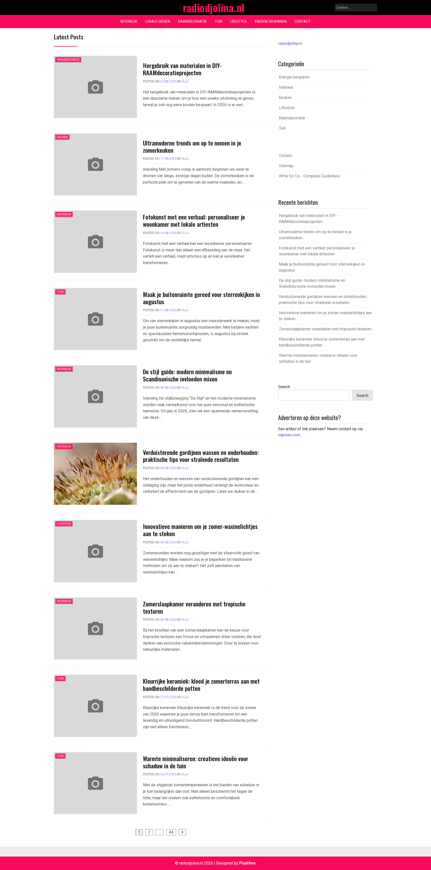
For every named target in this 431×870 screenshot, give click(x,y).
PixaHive (247, 863)
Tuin (218, 21)
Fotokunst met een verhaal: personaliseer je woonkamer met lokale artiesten (194, 220)
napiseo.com (289, 435)
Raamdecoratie (192, 21)
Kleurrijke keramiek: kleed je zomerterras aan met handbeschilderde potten (201, 684)
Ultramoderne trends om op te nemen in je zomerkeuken (192, 146)
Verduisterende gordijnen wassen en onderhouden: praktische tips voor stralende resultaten (201, 456)
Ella (185, 81)
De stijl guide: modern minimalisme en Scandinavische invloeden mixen (187, 375)
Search (284, 386)
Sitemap (286, 165)
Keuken (62, 137)
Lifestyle (238, 21)
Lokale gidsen (157, 21)
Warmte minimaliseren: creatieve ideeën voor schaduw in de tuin (195, 762)
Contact (303, 21)
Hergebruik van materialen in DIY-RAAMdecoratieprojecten (182, 69)
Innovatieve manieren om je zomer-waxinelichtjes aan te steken (200, 530)
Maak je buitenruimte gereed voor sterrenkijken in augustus (201, 298)
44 (171, 832)
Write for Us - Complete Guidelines (309, 176)
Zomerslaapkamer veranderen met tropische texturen (194, 607)
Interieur (128, 21)
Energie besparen (271, 21)
